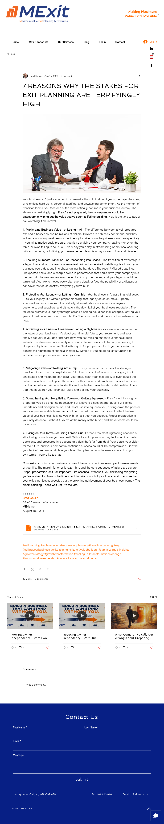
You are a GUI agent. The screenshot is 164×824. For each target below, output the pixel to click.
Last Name (90, 727)
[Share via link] (47, 568)
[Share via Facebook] (24, 568)
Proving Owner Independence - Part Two (29, 636)
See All (153, 596)
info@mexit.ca (139, 794)
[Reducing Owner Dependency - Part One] (82, 616)
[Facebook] (151, 65)
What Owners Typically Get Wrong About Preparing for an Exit (134, 636)
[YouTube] (151, 57)
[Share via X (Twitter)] (32, 568)
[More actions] (139, 76)
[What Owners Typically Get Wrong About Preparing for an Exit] (134, 616)
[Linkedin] (151, 48)
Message (18, 755)
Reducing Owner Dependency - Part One (80, 636)
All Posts (11, 53)
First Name (19, 727)
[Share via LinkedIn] (39, 568)
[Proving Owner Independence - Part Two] (30, 616)
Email (16, 741)
